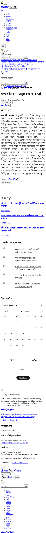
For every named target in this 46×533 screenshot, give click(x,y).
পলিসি (3, 420)
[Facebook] (2, 7)
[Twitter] (9, 410)
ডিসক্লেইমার (9, 66)
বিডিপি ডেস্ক (7, 110)
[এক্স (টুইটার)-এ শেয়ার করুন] (4, 106)
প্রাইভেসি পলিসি (22, 64)
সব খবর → (23, 378)
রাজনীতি (9, 86)
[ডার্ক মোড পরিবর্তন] (3, 482)
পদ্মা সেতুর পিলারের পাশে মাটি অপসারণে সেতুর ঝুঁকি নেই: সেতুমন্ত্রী (27, 285)
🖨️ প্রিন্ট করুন (6, 182)
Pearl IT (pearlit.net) (20, 463)
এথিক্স (14, 420)
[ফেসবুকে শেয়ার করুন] (2, 106)
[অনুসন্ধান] (26, 486)
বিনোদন (8, 23)
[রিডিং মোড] (3, 102)
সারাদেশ (8, 16)
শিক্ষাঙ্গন (8, 25)
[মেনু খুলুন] (3, 46)
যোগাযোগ (14, 64)
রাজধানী (37, 62)
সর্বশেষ (42, 62)
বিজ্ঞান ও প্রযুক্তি (11, 28)
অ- (11, 103)
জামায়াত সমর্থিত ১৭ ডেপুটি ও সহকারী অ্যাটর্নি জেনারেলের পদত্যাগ (27, 250)
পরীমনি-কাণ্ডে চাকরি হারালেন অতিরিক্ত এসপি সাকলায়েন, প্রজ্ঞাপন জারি (28, 268)
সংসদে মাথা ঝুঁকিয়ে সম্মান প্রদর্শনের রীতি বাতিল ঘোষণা (28, 276)
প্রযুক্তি (23, 86)
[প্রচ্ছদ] (2, 10)
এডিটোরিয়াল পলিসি (19, 66)
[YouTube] (6, 7)
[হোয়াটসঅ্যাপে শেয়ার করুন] (6, 106)
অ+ (7, 103)
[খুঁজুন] (26, 83)
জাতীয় (10, 88)
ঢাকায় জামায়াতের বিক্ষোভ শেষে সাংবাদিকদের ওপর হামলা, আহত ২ (26, 259)
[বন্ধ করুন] (3, 54)
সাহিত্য (8, 39)
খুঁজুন (26, 57)
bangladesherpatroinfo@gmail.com (14, 443)
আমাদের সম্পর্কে (6, 64)
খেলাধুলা (8, 21)
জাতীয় (8, 14)
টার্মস (17, 420)
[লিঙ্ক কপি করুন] (17, 179)
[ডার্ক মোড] (11, 7)
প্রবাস (8, 32)
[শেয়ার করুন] (9, 105)
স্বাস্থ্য (8, 41)
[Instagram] (8, 7)
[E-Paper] (13, 410)
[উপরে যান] (3, 467)
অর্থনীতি (8, 36)
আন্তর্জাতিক (10, 19)
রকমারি (8, 517)
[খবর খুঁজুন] (15, 7)
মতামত (8, 34)
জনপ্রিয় (34, 360)
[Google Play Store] (11, 410)
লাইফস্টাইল (9, 30)
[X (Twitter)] (4, 7)
